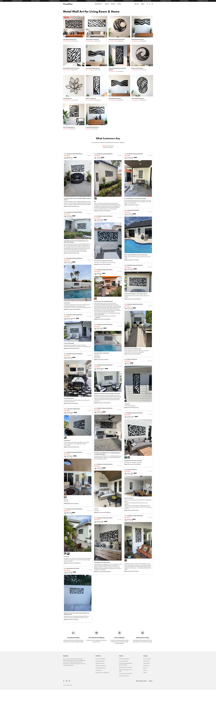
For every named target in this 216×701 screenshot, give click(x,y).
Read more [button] (97, 317)
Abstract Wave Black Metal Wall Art (117, 39)
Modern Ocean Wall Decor (137, 68)
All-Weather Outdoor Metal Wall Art (74, 153)
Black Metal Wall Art (100, 661)
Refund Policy (146, 665)
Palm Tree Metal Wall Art (68, 127)
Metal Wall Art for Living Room (102, 672)
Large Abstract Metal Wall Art (69, 39)
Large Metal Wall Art (100, 663)
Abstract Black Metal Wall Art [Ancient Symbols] (125, 664)
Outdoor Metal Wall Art (101, 658)
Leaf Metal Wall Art (67, 98)
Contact (119, 3)
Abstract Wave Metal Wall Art (125, 673)
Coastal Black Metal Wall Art (92, 127)
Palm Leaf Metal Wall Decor (138, 98)
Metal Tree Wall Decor (91, 98)
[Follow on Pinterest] (69, 681)
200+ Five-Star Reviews (20, 0)
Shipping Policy (146, 663)
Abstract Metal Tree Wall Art (92, 39)
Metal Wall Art (98, 3)
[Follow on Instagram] (66, 681)
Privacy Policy (146, 661)
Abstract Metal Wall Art (101, 665)
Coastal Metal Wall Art (101, 668)
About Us (113, 3)
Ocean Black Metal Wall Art (138, 39)
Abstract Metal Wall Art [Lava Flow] (71, 68)
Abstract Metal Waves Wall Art (93, 68)
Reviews (107, 3)
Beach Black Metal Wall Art (115, 98)
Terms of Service (147, 658)
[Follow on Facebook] (64, 681)
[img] (108, 146)
